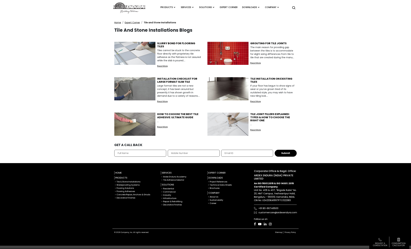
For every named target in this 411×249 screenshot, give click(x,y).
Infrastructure (169, 198)
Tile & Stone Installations (128, 181)
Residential (168, 188)
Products (166, 7)
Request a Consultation (380, 244)
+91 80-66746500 (268, 208)
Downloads (249, 7)
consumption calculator (399, 244)
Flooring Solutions (125, 188)
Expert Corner (132, 22)
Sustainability (216, 200)
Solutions (205, 7)
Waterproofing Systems (128, 185)
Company (270, 7)
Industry (167, 195)
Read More (162, 66)
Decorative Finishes (126, 197)
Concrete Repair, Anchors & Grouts (133, 194)
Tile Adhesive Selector (173, 180)
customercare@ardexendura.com (277, 212)
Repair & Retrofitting (172, 201)
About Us (214, 196)
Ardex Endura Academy (174, 176)
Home (117, 22)
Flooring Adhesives (126, 191)
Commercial (169, 191)
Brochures (215, 188)
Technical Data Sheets (221, 185)
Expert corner (229, 7)
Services (186, 7)
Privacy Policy (290, 232)
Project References (218, 181)
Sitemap (278, 232)
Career (213, 203)
